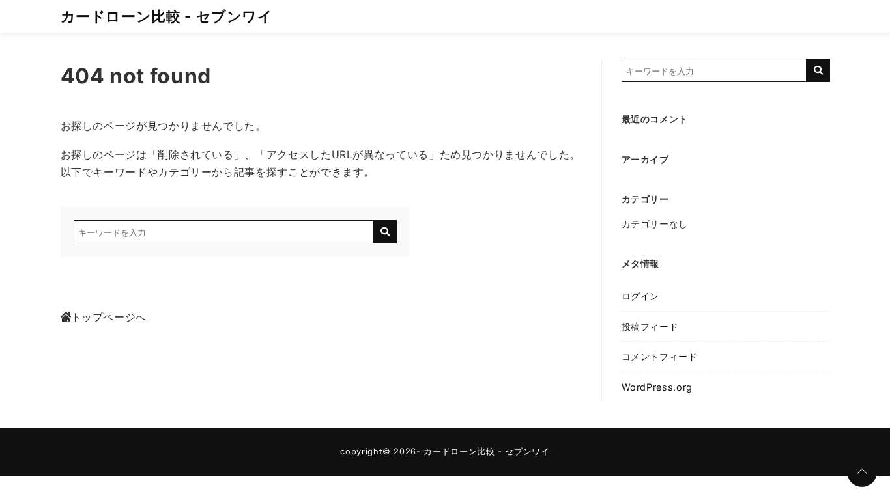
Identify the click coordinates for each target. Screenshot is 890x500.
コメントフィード (660, 356)
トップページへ (109, 317)
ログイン (641, 295)
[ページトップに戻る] (862, 472)
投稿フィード (650, 326)
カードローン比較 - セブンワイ (167, 16)
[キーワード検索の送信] (385, 231)
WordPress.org (657, 387)
